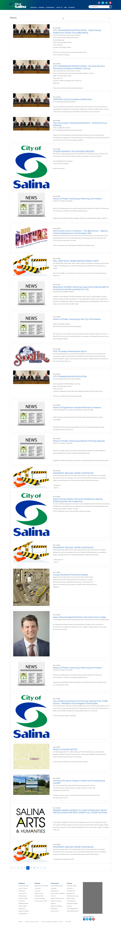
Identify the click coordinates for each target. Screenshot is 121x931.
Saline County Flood (41, 901)
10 (34, 868)
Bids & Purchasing (56, 906)
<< (12, 868)
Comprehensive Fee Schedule (57, 887)
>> (44, 868)
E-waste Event (39, 896)
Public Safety (23, 906)
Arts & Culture (23, 888)
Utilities (69, 906)
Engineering (70, 893)
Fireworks (38, 888)
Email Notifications (73, 911)
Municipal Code (71, 886)
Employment (23, 896)
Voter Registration (72, 908)
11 (37, 868)
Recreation (22, 908)
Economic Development (71, 890)
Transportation (23, 913)
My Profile (68, 921)
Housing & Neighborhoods (23, 902)
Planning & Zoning (72, 896)
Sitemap (21, 921)
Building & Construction (23, 892)
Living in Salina (23, 898)
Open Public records (57, 898)
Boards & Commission (41, 886)
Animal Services (23, 886)
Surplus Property (40, 898)
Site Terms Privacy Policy (32, 921)
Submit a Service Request (56, 902)
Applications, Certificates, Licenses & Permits (58, 893)
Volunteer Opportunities (39, 892)
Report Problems (24, 911)
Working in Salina (72, 903)
